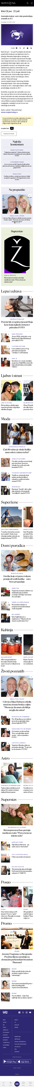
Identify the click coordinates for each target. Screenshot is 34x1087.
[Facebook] (19, 1012)
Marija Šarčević (10, 275)
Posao (3, 909)
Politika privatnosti (20, 1044)
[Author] (17, 254)
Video (16, 1020)
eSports (5, 1040)
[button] (15, 222)
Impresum (17, 1039)
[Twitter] (23, 1012)
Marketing (18, 1036)
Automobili (6, 1045)
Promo (17, 951)
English (17, 1025)
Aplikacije (17, 1046)
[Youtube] (30, 1012)
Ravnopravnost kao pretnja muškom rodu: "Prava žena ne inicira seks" (15, 280)
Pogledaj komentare (9, 133)
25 (12, 128)
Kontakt (17, 1051)
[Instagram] (26, 1012)
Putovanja (6, 1032)
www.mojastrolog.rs (9, 112)
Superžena (6, 1037)
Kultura (5, 1035)
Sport (5, 1022)
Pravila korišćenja (20, 1041)
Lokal (4, 1047)
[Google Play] (10, 1061)
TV (15, 1022)
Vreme (16, 1027)
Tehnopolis (6, 1042)
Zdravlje (5, 1030)
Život (4, 1027)
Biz (4, 1025)
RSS (15, 1049)
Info (4, 1020)
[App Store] (24, 1061)
